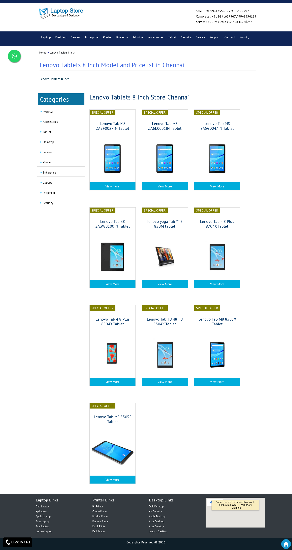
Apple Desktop (157, 516)
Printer (107, 37)
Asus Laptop (42, 521)
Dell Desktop (156, 506)
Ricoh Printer (99, 526)
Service (200, 37)
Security (186, 37)
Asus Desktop (156, 521)
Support (215, 37)
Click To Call (20, 542)
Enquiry (244, 37)
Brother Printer (100, 516)
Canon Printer (99, 511)
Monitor (138, 37)
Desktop (61, 37)
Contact (229, 37)
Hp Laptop (41, 511)
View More (112, 186)
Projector (122, 37)
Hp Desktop (155, 511)
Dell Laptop (42, 506)
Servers (76, 37)
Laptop (46, 37)
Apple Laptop (43, 516)
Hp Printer (97, 506)
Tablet (172, 37)
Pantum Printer (100, 521)
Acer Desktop (156, 526)
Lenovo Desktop (158, 531)
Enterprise (92, 37)
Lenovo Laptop (44, 531)
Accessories (155, 37)
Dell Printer (98, 531)
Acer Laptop (42, 526)
